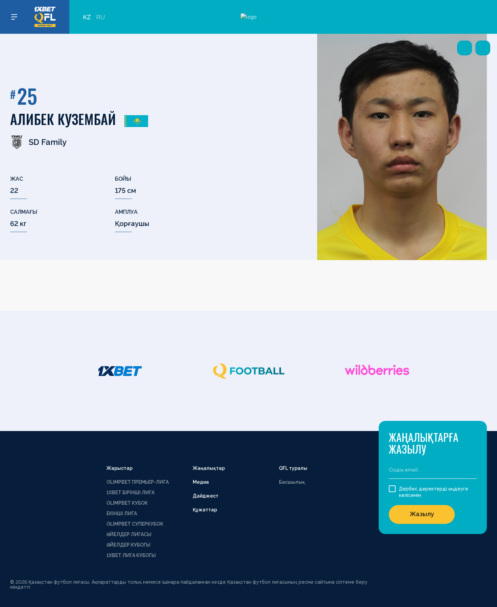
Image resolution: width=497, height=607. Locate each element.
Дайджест (205, 496)
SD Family (48, 142)
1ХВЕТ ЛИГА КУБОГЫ (131, 555)
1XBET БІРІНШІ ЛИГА (130, 492)
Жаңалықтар (209, 468)
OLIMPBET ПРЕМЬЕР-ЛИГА (137, 482)
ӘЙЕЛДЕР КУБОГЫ (128, 545)
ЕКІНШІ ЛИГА (121, 513)
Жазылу (422, 513)
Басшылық (292, 482)
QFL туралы (293, 468)
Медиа (201, 482)
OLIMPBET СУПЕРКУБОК (134, 524)
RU (100, 17)
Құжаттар (205, 509)
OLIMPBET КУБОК (127, 503)
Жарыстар (119, 468)
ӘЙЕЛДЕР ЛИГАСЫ (128, 534)
